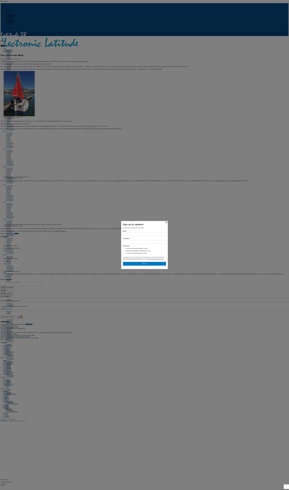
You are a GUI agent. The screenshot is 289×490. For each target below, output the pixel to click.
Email (124, 231)
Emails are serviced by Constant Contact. (155, 259)
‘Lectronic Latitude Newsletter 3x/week (136, 253)
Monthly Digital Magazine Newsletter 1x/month (138, 251)
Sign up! (144, 263)
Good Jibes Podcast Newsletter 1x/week (137, 248)
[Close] (166, 222)
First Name (126, 238)
